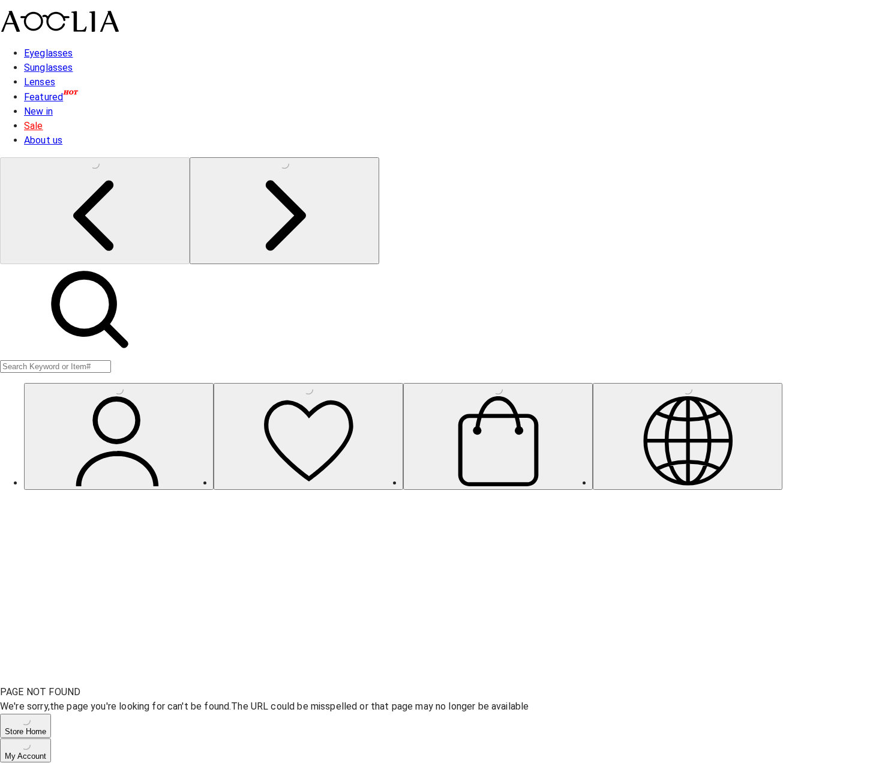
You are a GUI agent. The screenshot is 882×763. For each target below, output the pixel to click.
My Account (25, 756)
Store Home (25, 731)
